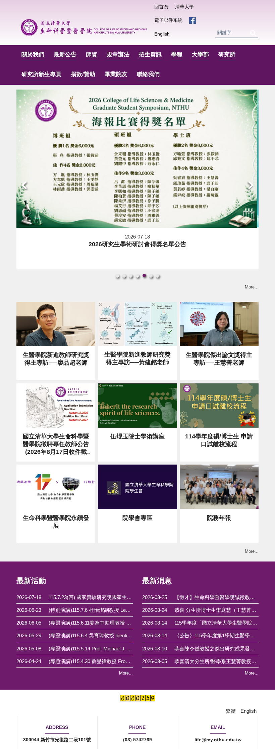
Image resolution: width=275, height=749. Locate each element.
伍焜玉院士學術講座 (137, 436)
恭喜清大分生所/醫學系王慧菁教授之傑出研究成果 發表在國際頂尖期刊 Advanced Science (216, 661)
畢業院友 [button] (116, 74)
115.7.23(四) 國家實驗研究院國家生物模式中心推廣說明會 (91, 597)
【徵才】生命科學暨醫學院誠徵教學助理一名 (216, 597)
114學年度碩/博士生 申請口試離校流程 (219, 440)
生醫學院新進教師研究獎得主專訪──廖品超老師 (56, 359)
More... (252, 286)
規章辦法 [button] (118, 54)
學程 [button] (176, 54)
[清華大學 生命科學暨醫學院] (84, 27)
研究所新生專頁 (41, 74)
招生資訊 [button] (150, 54)
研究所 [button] (226, 54)
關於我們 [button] (32, 54)
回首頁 (161, 6)
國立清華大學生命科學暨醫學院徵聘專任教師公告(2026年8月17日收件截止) (56, 444)
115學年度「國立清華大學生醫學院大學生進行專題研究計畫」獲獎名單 (216, 623)
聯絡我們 (148, 74)
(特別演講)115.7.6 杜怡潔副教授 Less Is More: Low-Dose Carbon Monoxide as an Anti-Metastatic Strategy (91, 610)
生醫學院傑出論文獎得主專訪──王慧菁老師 (219, 359)
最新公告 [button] (65, 54)
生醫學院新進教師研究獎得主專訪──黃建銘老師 (137, 358)
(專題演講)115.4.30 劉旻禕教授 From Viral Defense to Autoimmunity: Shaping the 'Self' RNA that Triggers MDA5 (91, 661)
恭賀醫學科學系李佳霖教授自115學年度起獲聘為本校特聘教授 (137, 244)
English (162, 34)
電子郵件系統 (168, 20)
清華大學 (184, 6)
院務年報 (219, 518)
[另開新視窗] (192, 20)
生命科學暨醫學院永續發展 (56, 522)
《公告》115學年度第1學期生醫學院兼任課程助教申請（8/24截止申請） (216, 635)
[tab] (117, 276)
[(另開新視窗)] (137, 405)
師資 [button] (91, 54)
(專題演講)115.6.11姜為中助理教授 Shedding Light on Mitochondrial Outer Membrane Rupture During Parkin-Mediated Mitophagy (91, 623)
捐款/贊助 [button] (83, 74)
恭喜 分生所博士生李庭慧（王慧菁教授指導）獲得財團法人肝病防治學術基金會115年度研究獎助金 (216, 610)
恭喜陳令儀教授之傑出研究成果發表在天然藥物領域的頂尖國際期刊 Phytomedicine (216, 648)
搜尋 (253, 33)
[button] (24, 185)
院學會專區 (137, 518)
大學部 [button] (200, 54)
